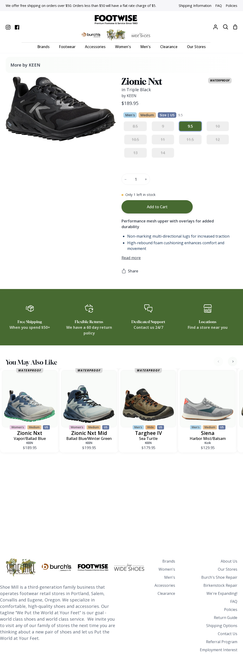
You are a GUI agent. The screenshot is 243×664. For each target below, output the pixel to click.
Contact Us (227, 633)
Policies (230, 609)
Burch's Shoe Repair (219, 577)
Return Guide (225, 617)
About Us (229, 561)
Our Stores (227, 569)
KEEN (29, 443)
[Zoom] (15, 132)
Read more (131, 257)
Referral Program (221, 641)
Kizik (208, 443)
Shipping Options (221, 625)
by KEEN (129, 95)
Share (133, 271)
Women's (167, 569)
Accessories (164, 585)
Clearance (166, 593)
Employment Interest (218, 649)
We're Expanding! (221, 593)
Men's (169, 577)
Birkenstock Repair (220, 585)
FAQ (233, 601)
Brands (168, 561)
